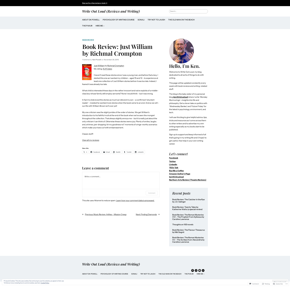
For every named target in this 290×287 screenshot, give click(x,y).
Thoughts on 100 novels (182, 224)
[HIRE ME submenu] (103, 25)
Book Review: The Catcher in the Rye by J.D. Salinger (188, 200)
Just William (99, 66)
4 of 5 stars (107, 69)
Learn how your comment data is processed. (135, 200)
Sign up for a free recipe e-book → (94, 3)
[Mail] (203, 270)
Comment (151, 193)
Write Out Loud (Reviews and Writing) (111, 11)
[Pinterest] (192, 270)
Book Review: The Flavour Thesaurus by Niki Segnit (188, 231)
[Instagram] (196, 270)
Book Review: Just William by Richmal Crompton (117, 50)
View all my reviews (90, 140)
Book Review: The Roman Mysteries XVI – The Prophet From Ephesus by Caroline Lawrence (188, 217)
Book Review (88, 40)
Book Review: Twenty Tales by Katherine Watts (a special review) (187, 208)
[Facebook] (199, 270)
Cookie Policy (45, 283)
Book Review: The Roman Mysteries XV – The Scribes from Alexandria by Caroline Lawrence (188, 240)
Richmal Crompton (115, 66)
